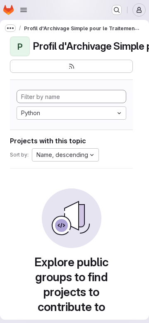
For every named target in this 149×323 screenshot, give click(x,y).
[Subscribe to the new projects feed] (71, 66)
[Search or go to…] (117, 10)
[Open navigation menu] (23, 10)
